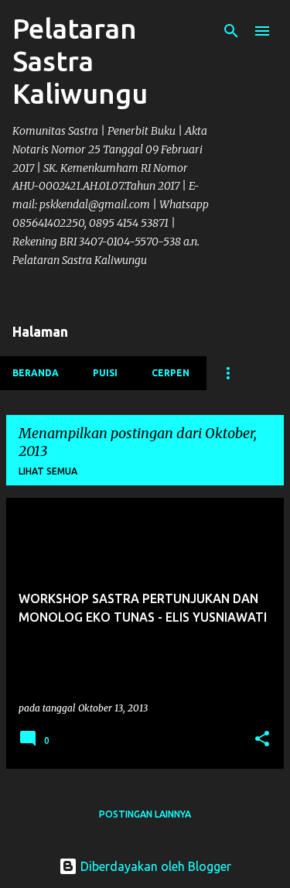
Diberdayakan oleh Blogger (154, 866)
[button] (262, 739)
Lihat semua (48, 471)
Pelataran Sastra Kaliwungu (80, 60)
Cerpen (170, 373)
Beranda (35, 373)
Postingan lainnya (145, 814)
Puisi (105, 373)
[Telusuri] (231, 31)
